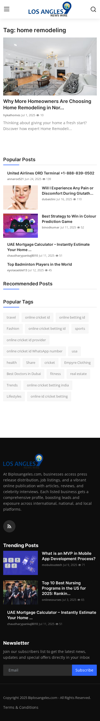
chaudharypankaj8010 (22, 255)
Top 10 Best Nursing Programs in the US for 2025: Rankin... (64, 588)
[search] (93, 9)
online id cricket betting (49, 396)
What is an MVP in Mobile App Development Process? (68, 556)
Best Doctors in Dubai (24, 373)
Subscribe (84, 670)
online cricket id (37, 317)
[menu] (6, 9)
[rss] (9, 526)
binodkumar (50, 227)
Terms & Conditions (20, 707)
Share (30, 362)
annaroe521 (15, 179)
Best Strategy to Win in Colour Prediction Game (69, 219)
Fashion (13, 328)
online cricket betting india (48, 385)
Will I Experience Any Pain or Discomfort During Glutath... (68, 190)
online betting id (72, 317)
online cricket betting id (47, 328)
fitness (55, 373)
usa (74, 351)
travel (11, 317)
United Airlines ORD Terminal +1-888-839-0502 (50, 173)
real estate (78, 373)
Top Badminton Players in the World (39, 264)
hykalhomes (11, 115)
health (12, 362)
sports (80, 328)
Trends (12, 385)
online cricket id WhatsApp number (34, 351)
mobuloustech (52, 565)
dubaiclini (48, 199)
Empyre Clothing (77, 362)
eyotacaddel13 (17, 270)
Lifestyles (14, 396)
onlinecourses (51, 600)
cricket (50, 362)
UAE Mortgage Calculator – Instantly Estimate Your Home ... (48, 247)
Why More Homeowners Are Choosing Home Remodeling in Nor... (47, 104)
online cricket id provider (26, 339)
